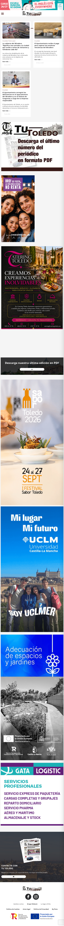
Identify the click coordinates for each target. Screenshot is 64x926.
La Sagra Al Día (45, 904)
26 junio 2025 (7, 65)
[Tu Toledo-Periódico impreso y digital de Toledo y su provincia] (32, 13)
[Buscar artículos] (62, 14)
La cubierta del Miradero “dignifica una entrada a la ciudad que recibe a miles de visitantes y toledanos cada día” (15, 46)
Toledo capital (11, 41)
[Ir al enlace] (28, 897)
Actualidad (5, 41)
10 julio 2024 (7, 114)
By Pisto (55, 909)
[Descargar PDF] (32, 369)
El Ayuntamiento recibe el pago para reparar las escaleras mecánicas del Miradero (46, 45)
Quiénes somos (19, 904)
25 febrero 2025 (40, 63)
